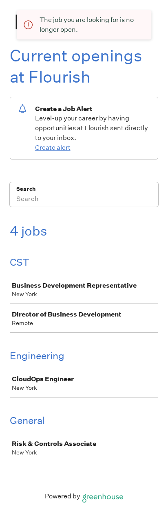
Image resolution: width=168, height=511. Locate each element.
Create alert (53, 147)
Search (25, 189)
